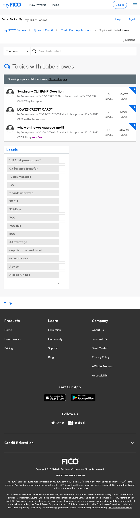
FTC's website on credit (120, 507)
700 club (15, 225)
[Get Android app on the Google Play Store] (83, 397)
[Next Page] (65, 283)
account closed (19, 258)
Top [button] (9, 303)
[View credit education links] (133, 443)
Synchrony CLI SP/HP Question (40, 91)
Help (118, 19)
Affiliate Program (102, 366)
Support (53, 348)
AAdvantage (18, 242)
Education (54, 330)
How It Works (37, 5)
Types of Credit (43, 30)
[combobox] (83, 51)
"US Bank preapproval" (25, 160)
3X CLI (13, 201)
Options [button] (130, 40)
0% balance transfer (23, 168)
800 (12, 234)
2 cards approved (21, 193)
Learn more (82, 488)
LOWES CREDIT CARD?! (35, 109)
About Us (98, 330)
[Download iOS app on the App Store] (55, 397)
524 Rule (15, 209)
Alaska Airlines (19, 274)
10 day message (20, 176)
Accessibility (100, 375)
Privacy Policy (100, 357)
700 (12, 217)
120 (11, 185)
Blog (51, 357)
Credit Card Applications (76, 30)
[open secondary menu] (135, 4)
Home (8, 330)
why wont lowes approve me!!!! (40, 127)
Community (55, 339)
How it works (12, 339)
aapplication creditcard (25, 250)
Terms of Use (100, 339)
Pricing (55, 5)
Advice (14, 266)
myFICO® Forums (36, 20)
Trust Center (100, 348)
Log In (120, 5)
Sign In (132, 19)
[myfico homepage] (12, 4)
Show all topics (57, 79)
